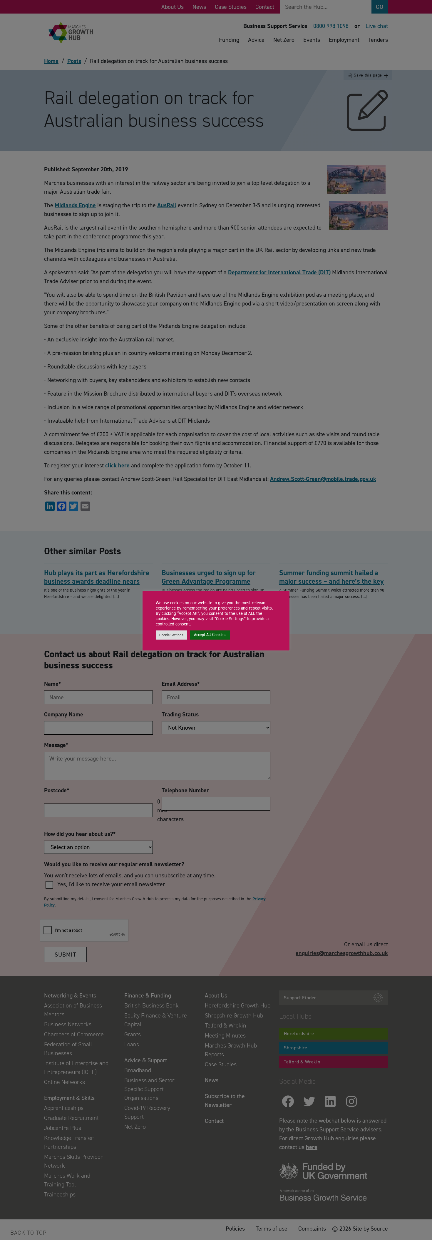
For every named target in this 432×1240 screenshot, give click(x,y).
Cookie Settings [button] (171, 635)
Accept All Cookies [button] (210, 635)
